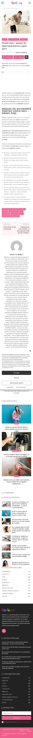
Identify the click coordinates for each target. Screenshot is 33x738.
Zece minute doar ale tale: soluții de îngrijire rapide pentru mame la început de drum (21, 529)
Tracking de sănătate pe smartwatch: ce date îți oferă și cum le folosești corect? (20, 538)
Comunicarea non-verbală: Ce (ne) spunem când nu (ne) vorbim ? (23, 230)
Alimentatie (16, 450)
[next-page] (17, 488)
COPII (7, 8)
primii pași (20, 117)
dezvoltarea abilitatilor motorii (14, 209)
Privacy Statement (21, 387)
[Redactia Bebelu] (16, 247)
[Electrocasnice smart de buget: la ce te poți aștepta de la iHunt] (16, 441)
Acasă (3, 8)
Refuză (16, 378)
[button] (30, 351)
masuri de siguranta (15, 211)
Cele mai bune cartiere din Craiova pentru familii (21, 555)
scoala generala (17, 214)
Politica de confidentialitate (23, 722)
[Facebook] (4, 631)
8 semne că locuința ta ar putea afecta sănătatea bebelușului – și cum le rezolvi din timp (20, 504)
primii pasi (6, 214)
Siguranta (23, 39)
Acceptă (16, 373)
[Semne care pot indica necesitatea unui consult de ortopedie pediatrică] (16, 466)
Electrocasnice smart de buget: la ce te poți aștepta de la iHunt (16, 455)
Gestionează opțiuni (16, 383)
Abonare (16, 718)
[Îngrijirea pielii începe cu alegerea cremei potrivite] (6, 563)
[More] (26, 57)
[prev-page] (15, 488)
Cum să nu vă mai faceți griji (10, 228)
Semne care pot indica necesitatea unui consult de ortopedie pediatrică (16, 482)
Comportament (15, 8)
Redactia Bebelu (21, 52)
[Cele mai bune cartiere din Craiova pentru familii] (6, 555)
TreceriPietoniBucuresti (11, 216)
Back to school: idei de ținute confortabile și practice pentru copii (16, 429)
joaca (5, 211)
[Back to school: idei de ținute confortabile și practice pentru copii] (16, 414)
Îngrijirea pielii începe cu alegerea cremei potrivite (20, 563)
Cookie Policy (9, 387)
